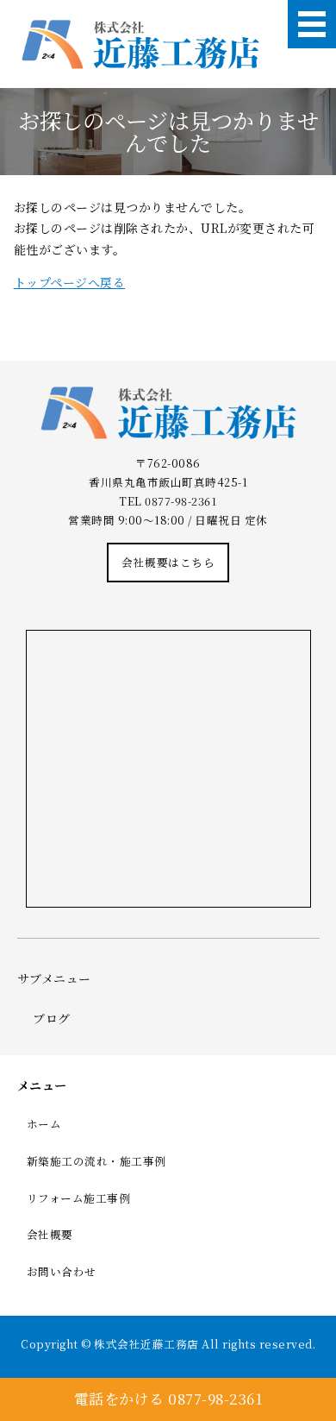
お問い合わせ (61, 1271)
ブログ (52, 1018)
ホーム (44, 1124)
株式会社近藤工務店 (146, 1344)
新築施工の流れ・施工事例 (96, 1161)
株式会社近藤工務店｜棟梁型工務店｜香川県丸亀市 (140, 44)
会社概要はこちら (168, 562)
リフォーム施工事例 (79, 1198)
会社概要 (50, 1234)
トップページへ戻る (70, 282)
